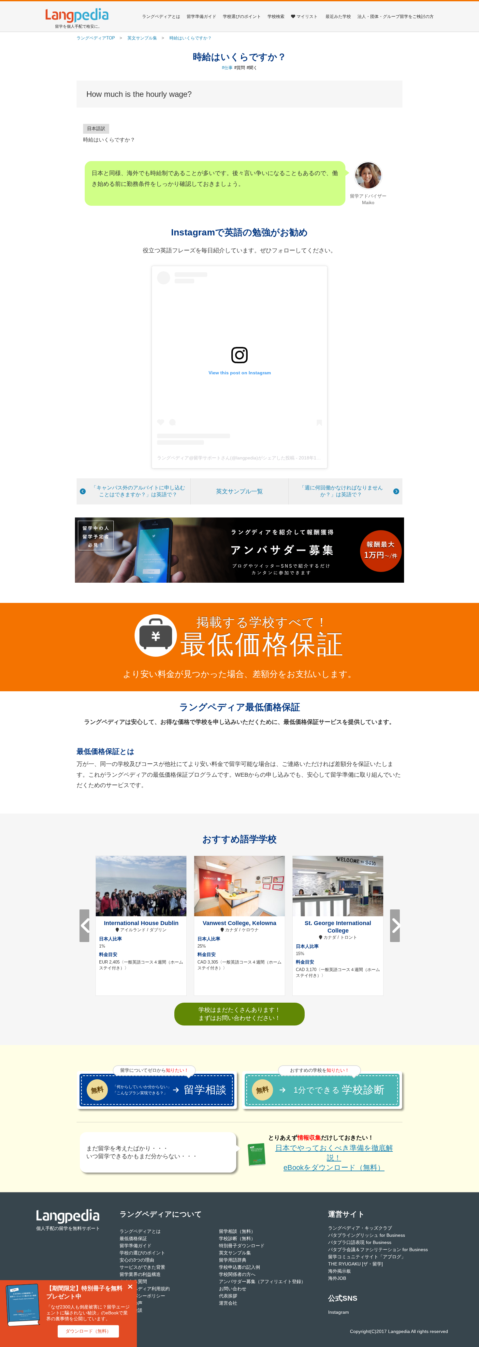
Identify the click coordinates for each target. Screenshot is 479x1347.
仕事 (228, 67)
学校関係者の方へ (237, 1274)
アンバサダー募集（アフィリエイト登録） (262, 1281)
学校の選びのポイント (142, 1252)
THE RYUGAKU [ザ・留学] (355, 1263)
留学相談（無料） (237, 1231)
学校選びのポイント (242, 16)
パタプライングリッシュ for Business (366, 1235)
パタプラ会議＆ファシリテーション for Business (378, 1249)
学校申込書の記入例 (239, 1267)
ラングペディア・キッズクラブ (360, 1228)
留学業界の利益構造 (140, 1274)
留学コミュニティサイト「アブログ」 (367, 1256)
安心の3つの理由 (137, 1260)
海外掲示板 (339, 1271)
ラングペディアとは (161, 16)
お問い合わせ (232, 1288)
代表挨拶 (228, 1295)
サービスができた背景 (142, 1267)
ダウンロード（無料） (88, 1331)
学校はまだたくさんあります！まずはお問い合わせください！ (239, 1014)
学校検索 (276, 16)
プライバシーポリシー (142, 1295)
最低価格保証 (133, 1238)
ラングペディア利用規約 (145, 1288)
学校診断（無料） (237, 1238)
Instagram (338, 1312)
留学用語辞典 (232, 1260)
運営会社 (228, 1303)
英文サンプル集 (235, 1252)
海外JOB (337, 1278)
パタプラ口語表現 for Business (359, 1242)
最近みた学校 (338, 16)
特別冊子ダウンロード (242, 1245)
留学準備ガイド (201, 16)
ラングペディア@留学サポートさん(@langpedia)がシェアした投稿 (226, 457)
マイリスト (307, 16)
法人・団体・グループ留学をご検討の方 (395, 16)
